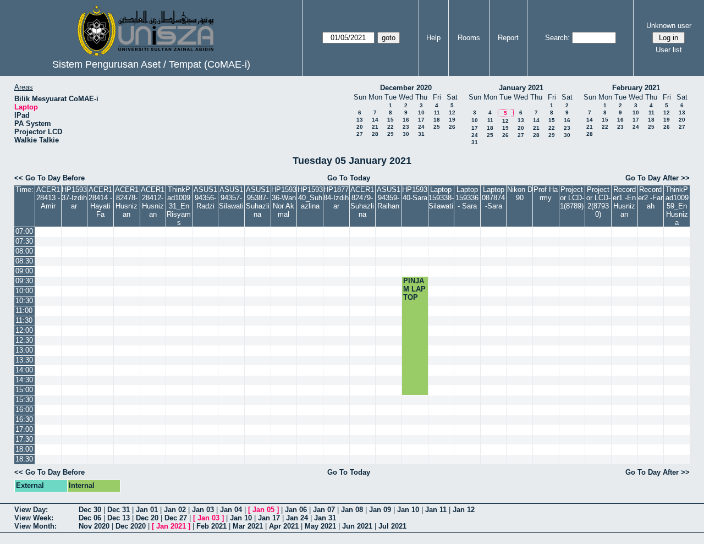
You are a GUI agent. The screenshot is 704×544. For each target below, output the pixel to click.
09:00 (24, 271)
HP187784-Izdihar (336, 197)
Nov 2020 (94, 526)
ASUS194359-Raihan (388, 197)
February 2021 (636, 88)
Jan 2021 (171, 526)
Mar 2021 (248, 526)
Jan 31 (325, 518)
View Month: (35, 526)
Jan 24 (297, 518)
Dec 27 (175, 518)
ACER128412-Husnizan (152, 201)
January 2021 (521, 88)
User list (669, 50)
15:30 (24, 399)
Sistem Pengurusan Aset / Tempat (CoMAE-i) (151, 64)
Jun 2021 (357, 526)
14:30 (24, 380)
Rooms (469, 38)
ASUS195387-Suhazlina (258, 201)
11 (437, 112)
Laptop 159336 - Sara (467, 197)
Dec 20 (147, 518)
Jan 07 (324, 509)
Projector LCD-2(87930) (598, 201)
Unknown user (668, 25)
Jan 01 (147, 509)
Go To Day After (652, 178)
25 (436, 127)
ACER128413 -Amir (48, 197)
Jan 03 (203, 509)
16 (406, 120)
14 (375, 120)
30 (406, 134)
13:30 (24, 360)
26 (452, 127)
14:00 (24, 370)
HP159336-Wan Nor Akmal (283, 201)
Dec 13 (118, 518)
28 (375, 134)
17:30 (24, 439)
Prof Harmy (546, 193)
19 (452, 120)
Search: (557, 38)
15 (390, 120)
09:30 (24, 281)
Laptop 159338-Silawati (441, 197)
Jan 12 (464, 509)
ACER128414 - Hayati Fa (100, 201)
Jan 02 (175, 509)
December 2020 (406, 88)
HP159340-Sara (414, 193)
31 (421, 134)
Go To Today (348, 178)
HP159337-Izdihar (74, 197)
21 (375, 127)
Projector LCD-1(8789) (572, 197)
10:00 (24, 291)
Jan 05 (263, 509)
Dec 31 (118, 509)
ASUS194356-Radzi (205, 197)
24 (421, 127)
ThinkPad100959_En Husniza (677, 206)
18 (436, 120)
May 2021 (320, 526)
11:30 (23, 320)
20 (359, 127)
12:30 (24, 340)
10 (421, 112)
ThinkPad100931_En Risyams (179, 206)
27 (359, 134)
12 (452, 112)
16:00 (24, 409)
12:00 (24, 330)
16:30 (24, 419)
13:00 (24, 350)
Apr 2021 (284, 526)
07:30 (24, 241)
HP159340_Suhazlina (310, 197)
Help (433, 38)
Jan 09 (380, 509)
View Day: (31, 509)
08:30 (24, 261)
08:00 (24, 251)
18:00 (24, 449)
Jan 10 (408, 509)
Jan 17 (269, 518)
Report (508, 38)
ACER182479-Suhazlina (362, 201)
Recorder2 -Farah (650, 197)
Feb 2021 (211, 526)
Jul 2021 (392, 526)
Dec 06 (90, 518)
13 (359, 120)
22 (390, 127)
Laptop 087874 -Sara (493, 197)
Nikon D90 (519, 193)
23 (406, 127)
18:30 (24, 459)
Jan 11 (436, 509)
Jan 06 (296, 509)
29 (390, 134)
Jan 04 (231, 509)
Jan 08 (352, 509)
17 (421, 120)
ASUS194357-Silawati (231, 197)
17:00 (24, 429)
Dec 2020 (131, 526)
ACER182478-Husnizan (127, 201)
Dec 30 (90, 509)
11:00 (23, 310)
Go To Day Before (55, 178)
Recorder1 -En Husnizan (624, 201)
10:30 (24, 300)
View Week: (33, 518)
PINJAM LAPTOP (414, 289)
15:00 (24, 390)
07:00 (24, 231)
